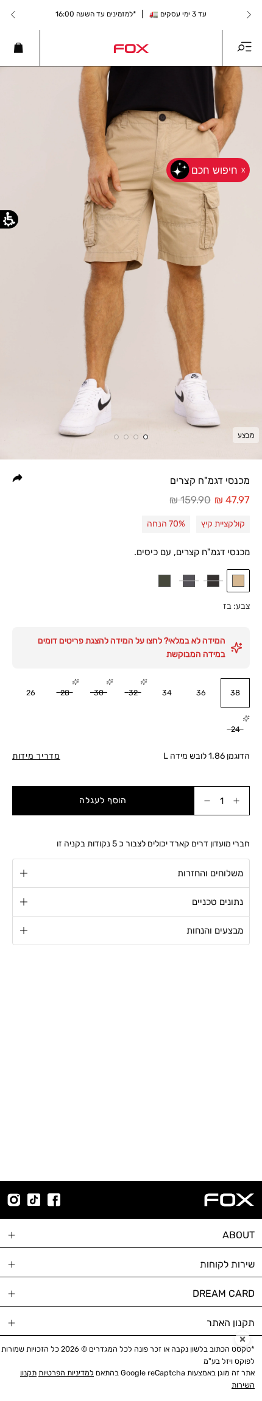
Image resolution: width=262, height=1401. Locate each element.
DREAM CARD (224, 1293)
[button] (238, 580)
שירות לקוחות (227, 1264)
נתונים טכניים (217, 901)
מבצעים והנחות (214, 930)
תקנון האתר (231, 1322)
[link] (131, 47)
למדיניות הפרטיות (66, 1372)
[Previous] (248, 14)
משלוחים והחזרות (210, 873)
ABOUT (238, 1235)
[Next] (13, 14)
